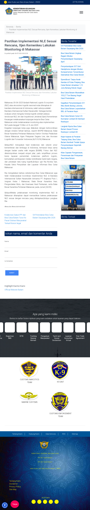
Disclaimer (13, 484)
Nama (7, 241)
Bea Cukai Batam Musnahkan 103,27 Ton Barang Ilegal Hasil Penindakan (72, 95)
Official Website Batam (14, 290)
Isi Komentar (9, 261)
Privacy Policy (15, 487)
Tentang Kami (14, 481)
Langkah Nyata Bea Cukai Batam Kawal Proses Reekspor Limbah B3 (71, 129)
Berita (18, 27)
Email (6, 251)
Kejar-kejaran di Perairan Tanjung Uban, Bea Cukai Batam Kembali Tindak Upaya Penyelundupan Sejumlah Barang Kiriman (73, 142)
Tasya (14, 504)
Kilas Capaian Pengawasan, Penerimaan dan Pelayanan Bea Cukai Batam (72, 155)
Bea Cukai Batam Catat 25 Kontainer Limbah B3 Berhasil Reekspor (73, 119)
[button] (4, 505)
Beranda (9, 27)
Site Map (13, 489)
